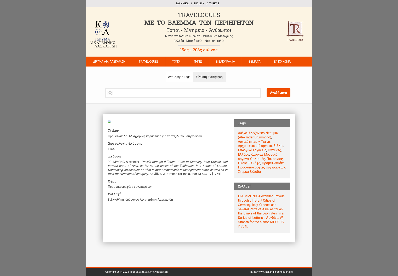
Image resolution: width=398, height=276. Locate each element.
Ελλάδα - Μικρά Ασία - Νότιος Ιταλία (199, 41)
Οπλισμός (257, 159)
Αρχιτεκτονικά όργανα (255, 146)
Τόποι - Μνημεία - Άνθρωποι (198, 30)
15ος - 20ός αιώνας (199, 49)
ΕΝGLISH (198, 3)
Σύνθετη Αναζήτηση (209, 77)
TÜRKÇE (214, 3)
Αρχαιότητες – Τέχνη (254, 142)
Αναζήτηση (278, 92)
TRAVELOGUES (199, 15)
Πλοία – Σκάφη (249, 163)
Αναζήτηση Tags (179, 77)
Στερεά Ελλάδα (249, 172)
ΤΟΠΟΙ (176, 61)
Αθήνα (242, 133)
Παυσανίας (275, 159)
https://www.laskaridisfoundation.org (271, 271)
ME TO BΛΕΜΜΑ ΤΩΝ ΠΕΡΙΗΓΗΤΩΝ (199, 22)
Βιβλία (278, 146)
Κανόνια (257, 154)
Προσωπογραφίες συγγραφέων (261, 167)
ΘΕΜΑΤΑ (255, 61)
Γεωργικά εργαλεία (252, 150)
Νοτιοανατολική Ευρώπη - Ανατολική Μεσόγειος (199, 36)
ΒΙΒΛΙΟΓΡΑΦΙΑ (225, 61)
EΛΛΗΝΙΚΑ (182, 3)
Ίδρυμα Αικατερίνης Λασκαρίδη (149, 271)
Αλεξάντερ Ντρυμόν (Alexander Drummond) (258, 135)
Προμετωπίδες (273, 163)
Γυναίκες (274, 150)
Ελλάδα (243, 154)
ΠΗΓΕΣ (198, 61)
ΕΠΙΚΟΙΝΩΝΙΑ (282, 61)
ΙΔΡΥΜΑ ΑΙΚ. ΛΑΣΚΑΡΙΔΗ (109, 61)
